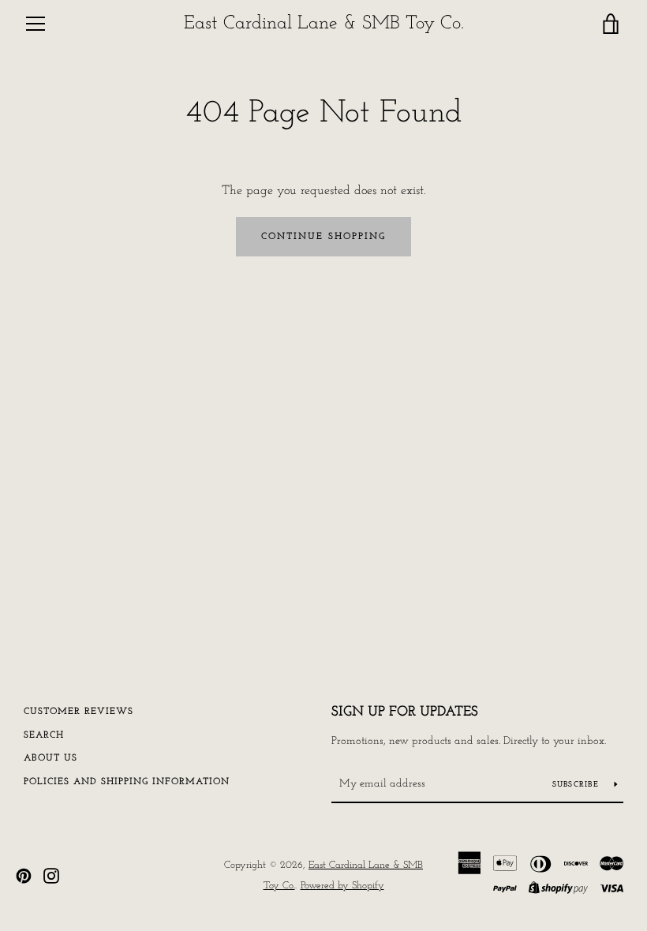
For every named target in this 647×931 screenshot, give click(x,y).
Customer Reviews (78, 711)
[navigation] (35, 23)
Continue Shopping (323, 236)
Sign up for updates (404, 712)
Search (44, 735)
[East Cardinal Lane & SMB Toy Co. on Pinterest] (24, 875)
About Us (50, 758)
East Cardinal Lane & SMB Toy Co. (324, 23)
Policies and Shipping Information (127, 782)
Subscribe (577, 784)
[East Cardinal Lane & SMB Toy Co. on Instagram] (51, 875)
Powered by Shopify (342, 886)
